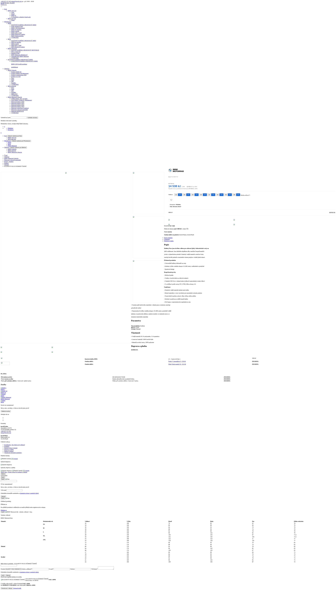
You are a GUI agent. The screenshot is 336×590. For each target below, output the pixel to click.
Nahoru (3, 474)
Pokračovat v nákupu (6, 588)
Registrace (10, 130)
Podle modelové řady (17, 26)
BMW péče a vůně (16, 33)
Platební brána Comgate (10, 448)
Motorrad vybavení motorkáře (19, 109)
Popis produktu (168, 238)
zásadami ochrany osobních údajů (29, 493)
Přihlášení (10, 128)
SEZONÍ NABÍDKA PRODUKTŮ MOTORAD (25, 50)
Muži (12, 80)
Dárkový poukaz (8, 451)
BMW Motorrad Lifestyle (15, 97)
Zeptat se (332, 212)
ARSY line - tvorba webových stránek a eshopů (14, 472)
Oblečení (6, 68)
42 (211, 194)
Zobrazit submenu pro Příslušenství (21, 141)
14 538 (172, 186)
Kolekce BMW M (16, 72)
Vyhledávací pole (5, 117)
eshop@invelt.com (16, 1)
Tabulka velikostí (245, 195)
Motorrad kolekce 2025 (17, 103)
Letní (12, 12)
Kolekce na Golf (15, 76)
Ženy (12, 78)
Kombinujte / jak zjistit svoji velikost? (14, 445)
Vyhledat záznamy (32, 117)
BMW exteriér (15, 31)
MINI (9, 39)
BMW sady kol (12, 10)
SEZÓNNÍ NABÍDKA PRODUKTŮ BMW (23, 25)
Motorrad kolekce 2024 (17, 105)
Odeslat (3, 496)
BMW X (13, 15)
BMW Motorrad (12, 48)
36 (186, 194)
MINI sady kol (12, 18)
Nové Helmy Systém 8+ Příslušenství (21, 100)
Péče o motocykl (15, 51)
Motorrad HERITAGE (17, 111)
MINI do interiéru (16, 42)
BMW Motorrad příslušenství (19, 55)
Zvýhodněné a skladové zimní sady (21, 17)
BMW (9, 23)
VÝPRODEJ (15, 37)
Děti (12, 81)
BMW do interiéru (16, 29)
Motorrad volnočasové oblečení (20, 108)
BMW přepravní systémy (18, 34)
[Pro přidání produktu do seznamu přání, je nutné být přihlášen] (171, 200)
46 (228, 194)
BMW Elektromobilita (17, 36)
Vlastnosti (167, 239)
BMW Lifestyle (12, 70)
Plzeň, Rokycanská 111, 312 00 (177, 364)
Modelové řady (15, 53)
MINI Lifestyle (12, 86)
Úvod (5, 155)
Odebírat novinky (5, 411)
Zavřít (2, 477)
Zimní (13, 14)
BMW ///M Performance (18, 28)
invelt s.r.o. (4, 4)
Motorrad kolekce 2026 (17, 102)
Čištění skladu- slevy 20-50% (19, 98)
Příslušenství (7, 22)
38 (195, 194)
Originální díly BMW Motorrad (20, 56)
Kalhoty (6, 163)
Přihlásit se (4, 510)
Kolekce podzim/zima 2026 (18, 75)
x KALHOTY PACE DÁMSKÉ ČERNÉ (36, 579)
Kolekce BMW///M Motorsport (19, 73)
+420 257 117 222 (6, 1)
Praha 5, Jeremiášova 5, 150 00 (177, 361)
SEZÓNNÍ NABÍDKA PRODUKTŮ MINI (23, 40)
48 (236, 194)
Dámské (6, 165)
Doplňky (13, 83)
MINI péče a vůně (16, 45)
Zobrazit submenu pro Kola (15, 136)
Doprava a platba (169, 241)
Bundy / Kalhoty (8, 161)
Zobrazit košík (17, 588)
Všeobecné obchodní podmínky (13, 452)
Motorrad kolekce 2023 (17, 106)
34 (178, 194)
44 (220, 194)
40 (203, 194)
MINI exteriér (15, 44)
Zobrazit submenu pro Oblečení (18, 147)
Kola (5, 9)
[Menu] (1, 6)
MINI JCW (14, 94)
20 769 (170, 183)
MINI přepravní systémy (18, 47)
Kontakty (6, 446)
